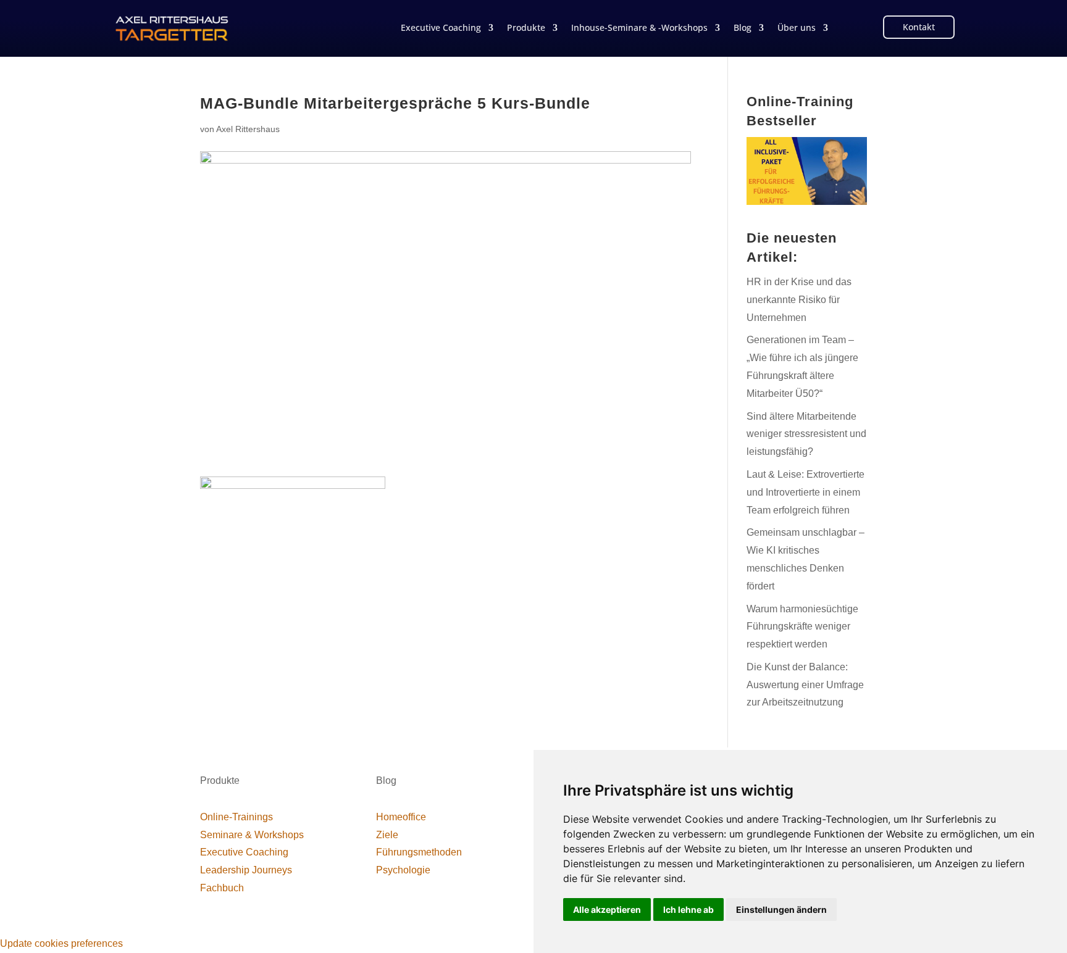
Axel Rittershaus (248, 129)
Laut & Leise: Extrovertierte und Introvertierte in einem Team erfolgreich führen (805, 492)
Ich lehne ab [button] (688, 909)
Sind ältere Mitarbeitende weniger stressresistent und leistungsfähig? (806, 434)
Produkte (526, 28)
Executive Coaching (441, 28)
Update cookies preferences (61, 943)
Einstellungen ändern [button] (781, 909)
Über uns (796, 28)
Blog (742, 28)
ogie (403, 870)
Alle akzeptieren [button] (607, 909)
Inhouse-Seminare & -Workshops (639, 28)
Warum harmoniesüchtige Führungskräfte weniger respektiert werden (802, 627)
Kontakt (919, 27)
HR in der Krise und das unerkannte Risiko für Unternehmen (799, 300)
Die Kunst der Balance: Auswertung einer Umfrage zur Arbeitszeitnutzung (805, 685)
